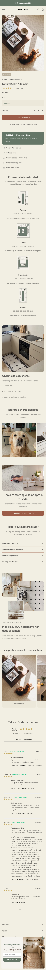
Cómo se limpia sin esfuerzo (12, 549)
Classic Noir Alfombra (17, 880)
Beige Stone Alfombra (18, 902)
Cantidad (5, 110)
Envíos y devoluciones (10, 562)
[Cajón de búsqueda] (38, 9)
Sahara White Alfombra (18, 813)
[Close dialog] (43, 938)
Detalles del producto (10, 556)
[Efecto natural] (19, 681)
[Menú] (3, 9)
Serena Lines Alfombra (18, 766)
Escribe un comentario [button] (24, 739)
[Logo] (23, 9)
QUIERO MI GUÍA (12, 959)
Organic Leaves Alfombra (19, 788)
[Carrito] (42, 9)
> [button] (30, 908)
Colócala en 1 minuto (9, 543)
